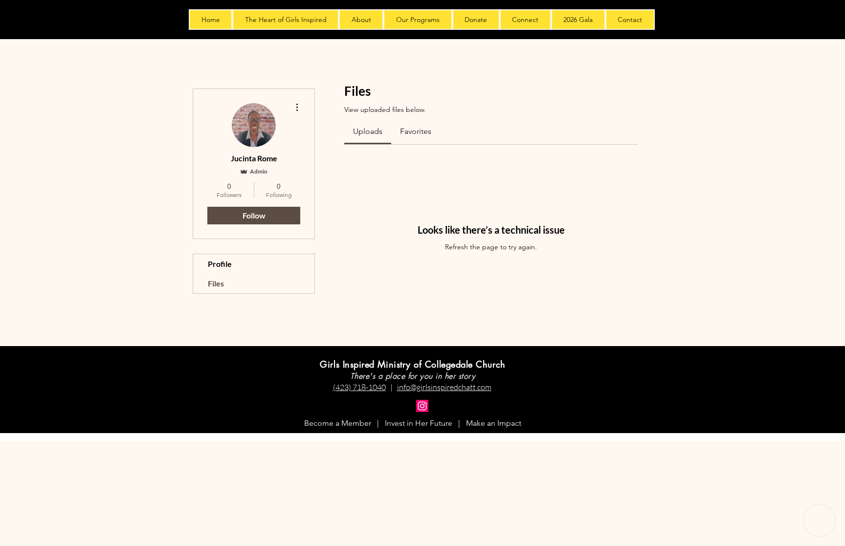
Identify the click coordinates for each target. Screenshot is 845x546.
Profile (220, 263)
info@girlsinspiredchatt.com (444, 387)
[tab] (367, 131)
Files (216, 283)
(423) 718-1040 (359, 387)
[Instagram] (422, 406)
